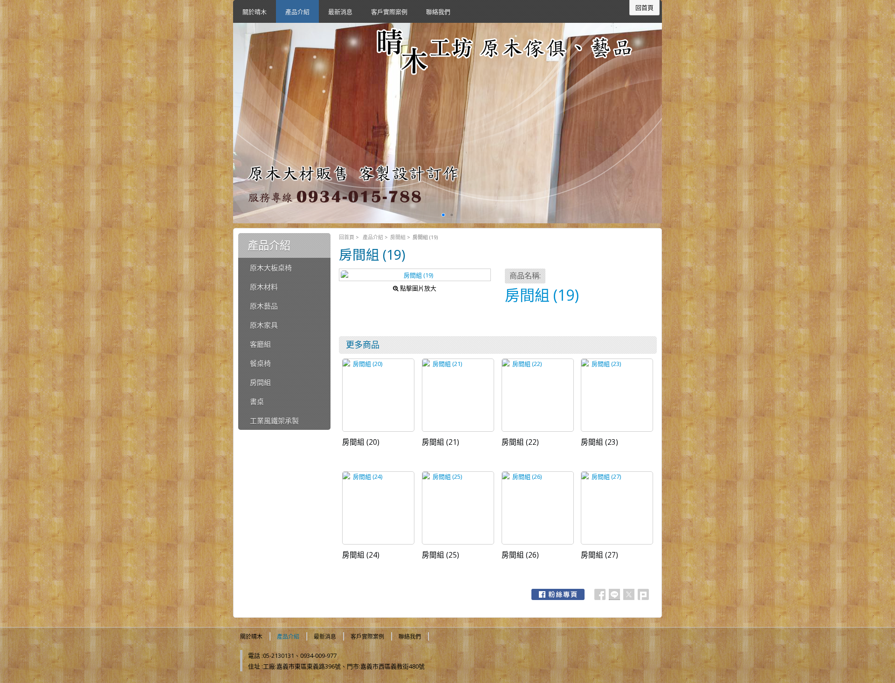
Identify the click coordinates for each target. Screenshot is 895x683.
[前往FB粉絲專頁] (558, 594)
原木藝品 (264, 305)
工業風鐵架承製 (274, 420)
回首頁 (346, 237)
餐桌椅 (260, 363)
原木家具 (264, 325)
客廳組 (260, 344)
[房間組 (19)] (415, 275)
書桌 (257, 401)
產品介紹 (373, 237)
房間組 (398, 237)
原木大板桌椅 (271, 267)
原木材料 (264, 286)
